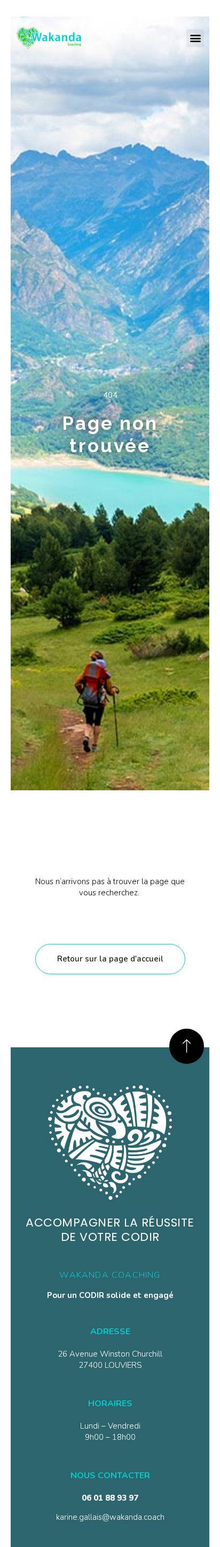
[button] (195, 38)
